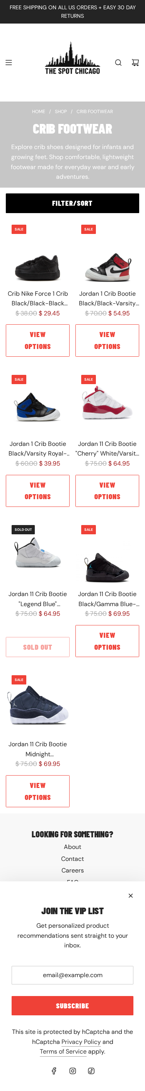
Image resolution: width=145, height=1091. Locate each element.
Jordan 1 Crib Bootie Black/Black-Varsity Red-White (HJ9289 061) (107, 299)
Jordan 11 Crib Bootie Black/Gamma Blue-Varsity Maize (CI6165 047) (107, 599)
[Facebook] (54, 1070)
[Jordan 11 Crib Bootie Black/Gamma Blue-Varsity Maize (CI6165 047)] (107, 551)
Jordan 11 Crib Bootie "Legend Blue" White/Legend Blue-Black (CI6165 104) (38, 599)
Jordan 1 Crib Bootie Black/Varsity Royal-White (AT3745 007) (38, 449)
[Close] (130, 895)
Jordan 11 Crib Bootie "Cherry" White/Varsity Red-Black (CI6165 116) (107, 449)
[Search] (118, 62)
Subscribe (72, 1005)
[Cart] (135, 62)
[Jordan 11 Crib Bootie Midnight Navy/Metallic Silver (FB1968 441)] (38, 701)
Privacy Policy (81, 1042)
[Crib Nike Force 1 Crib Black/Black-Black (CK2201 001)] (38, 251)
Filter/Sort (72, 202)
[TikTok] (91, 1070)
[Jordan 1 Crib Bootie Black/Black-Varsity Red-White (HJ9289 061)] (107, 251)
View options (38, 340)
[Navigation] (8, 62)
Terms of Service (63, 1051)
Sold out (38, 646)
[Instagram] (72, 1070)
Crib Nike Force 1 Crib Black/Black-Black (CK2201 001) (38, 299)
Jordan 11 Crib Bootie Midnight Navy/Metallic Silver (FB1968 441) (38, 749)
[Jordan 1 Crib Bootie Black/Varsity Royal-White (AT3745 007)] (38, 401)
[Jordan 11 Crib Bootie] (107, 401)
